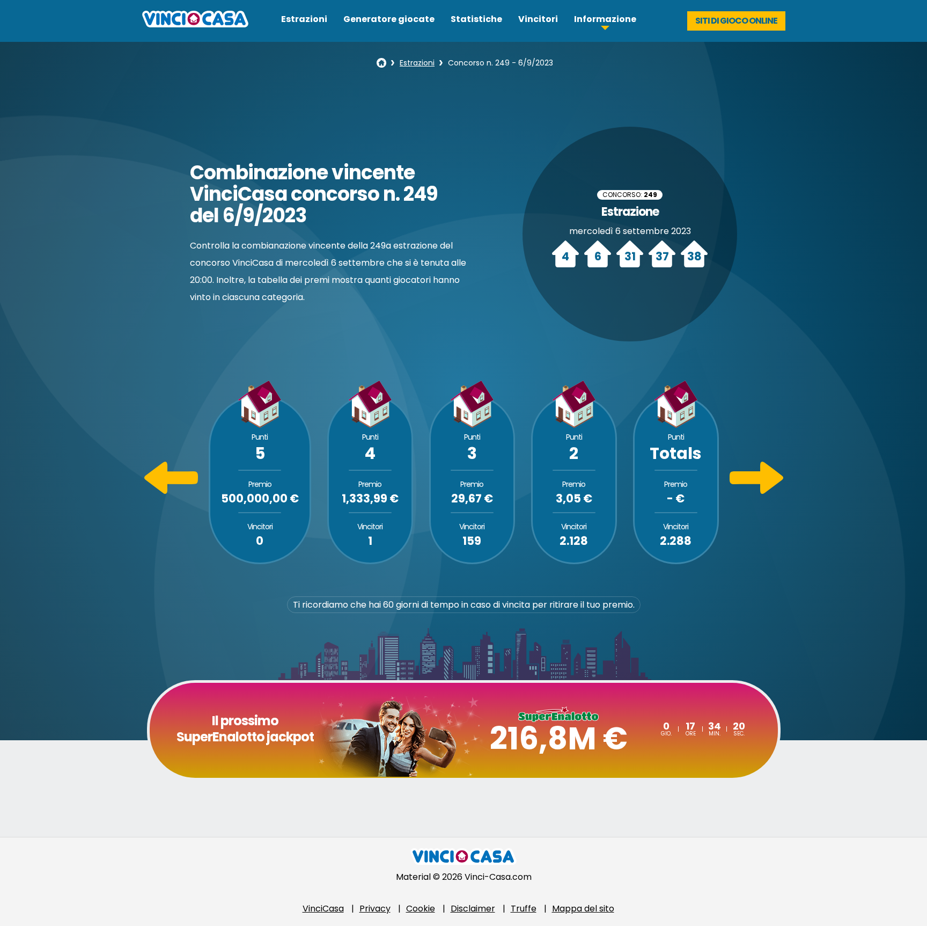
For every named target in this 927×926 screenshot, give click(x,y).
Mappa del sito (583, 908)
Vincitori (538, 19)
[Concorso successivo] (756, 491)
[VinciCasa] (195, 24)
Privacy (375, 908)
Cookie (420, 908)
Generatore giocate (389, 19)
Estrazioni (304, 19)
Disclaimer (473, 908)
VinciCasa (323, 908)
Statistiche (476, 19)
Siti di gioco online (736, 20)
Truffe (523, 908)
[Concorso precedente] (171, 491)
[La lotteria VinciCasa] (381, 63)
